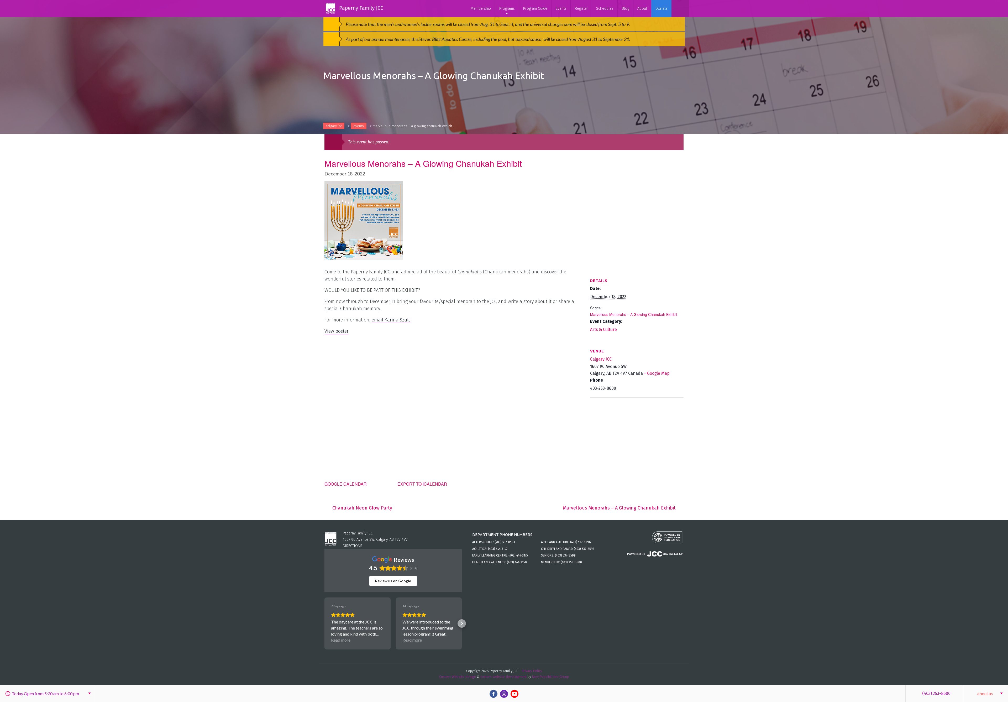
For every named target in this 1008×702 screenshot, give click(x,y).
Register (581, 8)
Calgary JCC (334, 126)
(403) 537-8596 (580, 542)
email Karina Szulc (391, 320)
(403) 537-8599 (565, 555)
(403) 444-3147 (497, 549)
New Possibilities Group (550, 677)
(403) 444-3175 (518, 555)
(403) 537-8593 (505, 542)
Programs (507, 8)
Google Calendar (345, 484)
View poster (336, 331)
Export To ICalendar (422, 484)
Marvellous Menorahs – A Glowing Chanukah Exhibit (633, 314)
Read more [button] (340, 639)
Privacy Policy (532, 671)
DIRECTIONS (352, 546)
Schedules (604, 8)
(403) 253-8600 (936, 693)
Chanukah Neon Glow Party (362, 508)
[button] (324, 623)
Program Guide (535, 8)
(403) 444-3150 (517, 562)
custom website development (503, 677)
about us (985, 693)
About (642, 8)
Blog (625, 8)
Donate (661, 8)
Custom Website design (457, 677)
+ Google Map (657, 373)
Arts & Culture (603, 329)
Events (560, 8)
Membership (480, 8)
